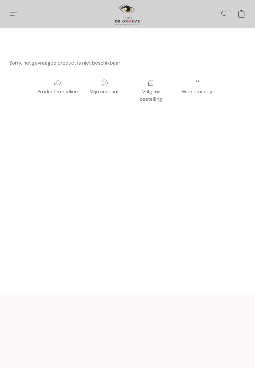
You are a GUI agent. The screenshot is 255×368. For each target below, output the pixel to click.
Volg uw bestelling (151, 95)
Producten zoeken (57, 91)
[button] (127, 14)
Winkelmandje (198, 91)
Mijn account (104, 91)
